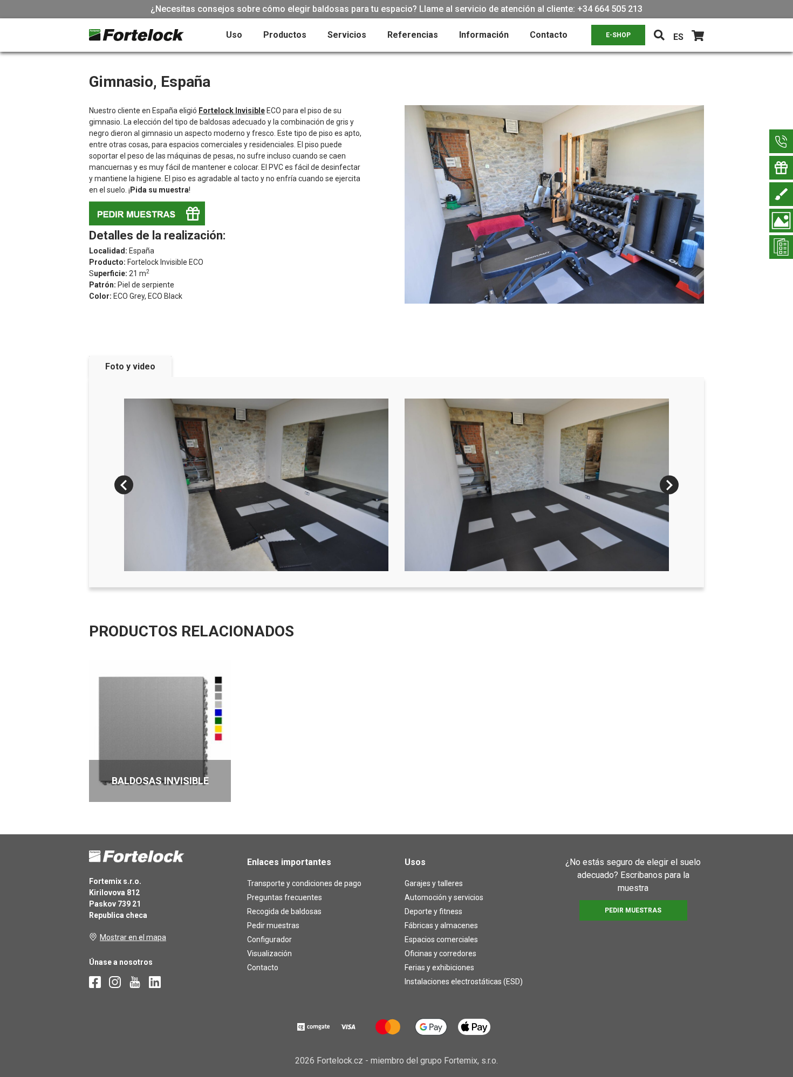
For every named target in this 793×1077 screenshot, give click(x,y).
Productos (284, 35)
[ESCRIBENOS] (781, 141)
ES (678, 37)
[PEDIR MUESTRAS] (781, 168)
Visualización (269, 953)
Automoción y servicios (444, 897)
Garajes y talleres (434, 883)
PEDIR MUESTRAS (633, 910)
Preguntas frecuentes (284, 897)
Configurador (269, 939)
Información (484, 35)
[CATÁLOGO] (781, 247)
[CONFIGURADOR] (781, 194)
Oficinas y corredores (440, 953)
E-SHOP (618, 35)
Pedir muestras (273, 925)
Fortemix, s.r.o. (471, 1060)
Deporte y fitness (433, 911)
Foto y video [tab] (130, 366)
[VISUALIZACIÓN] (781, 220)
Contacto (549, 35)
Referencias (412, 35)
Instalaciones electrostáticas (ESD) (464, 981)
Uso (234, 35)
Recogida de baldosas (284, 911)
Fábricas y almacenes (441, 925)
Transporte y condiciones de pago (304, 883)
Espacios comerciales (441, 939)
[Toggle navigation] (659, 35)
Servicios (346, 35)
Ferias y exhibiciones (439, 967)
